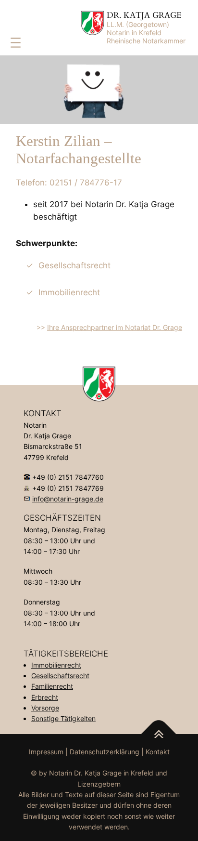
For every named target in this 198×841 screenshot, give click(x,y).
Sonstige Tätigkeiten (63, 718)
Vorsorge (45, 708)
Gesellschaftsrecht (60, 675)
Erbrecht (44, 697)
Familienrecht (52, 686)
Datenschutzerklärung (104, 752)
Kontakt (158, 752)
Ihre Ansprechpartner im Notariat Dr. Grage (114, 327)
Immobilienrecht (56, 665)
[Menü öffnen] (15, 42)
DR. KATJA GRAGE (144, 15)
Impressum (46, 752)
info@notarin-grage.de (67, 499)
